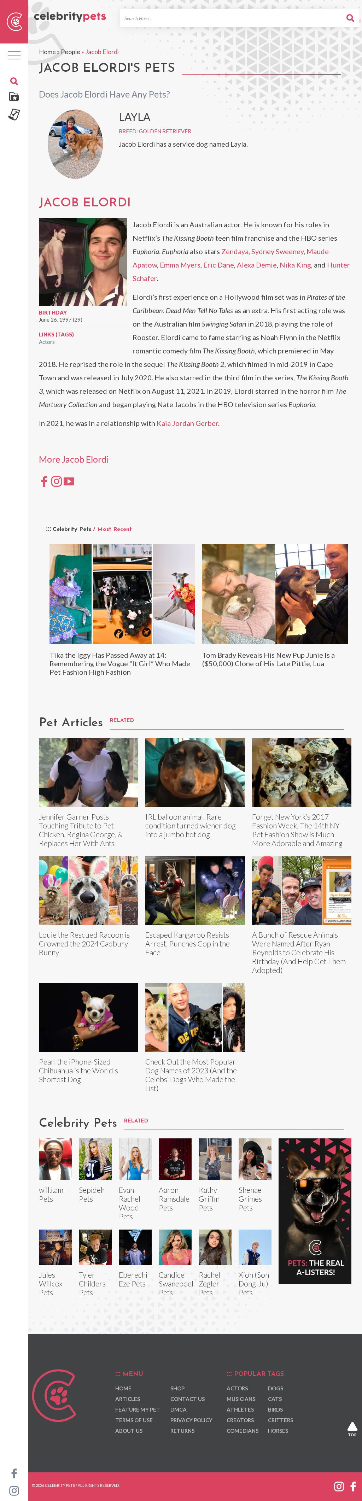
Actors (47, 342)
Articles (127, 1399)
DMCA (178, 1409)
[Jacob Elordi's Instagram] (56, 480)
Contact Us (187, 1399)
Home (47, 51)
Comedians (242, 1430)
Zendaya (235, 251)
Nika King (295, 264)
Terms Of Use (134, 1420)
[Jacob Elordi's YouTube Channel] (69, 480)
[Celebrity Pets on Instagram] (14, 1490)
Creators (240, 1420)
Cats (275, 1399)
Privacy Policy (191, 1420)
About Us (128, 1430)
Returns (182, 1430)
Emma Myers (180, 264)
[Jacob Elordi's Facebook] (44, 480)
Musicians (241, 1399)
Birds (275, 1409)
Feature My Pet (137, 1409)
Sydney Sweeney (277, 251)
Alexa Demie (257, 264)
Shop (177, 1388)
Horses (278, 1430)
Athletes (240, 1409)
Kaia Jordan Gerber (187, 423)
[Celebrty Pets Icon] (14, 21)
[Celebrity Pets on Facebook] (14, 1473)
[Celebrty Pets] (70, 14)
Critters (280, 1420)
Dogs (275, 1388)
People (70, 51)
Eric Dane (218, 264)
